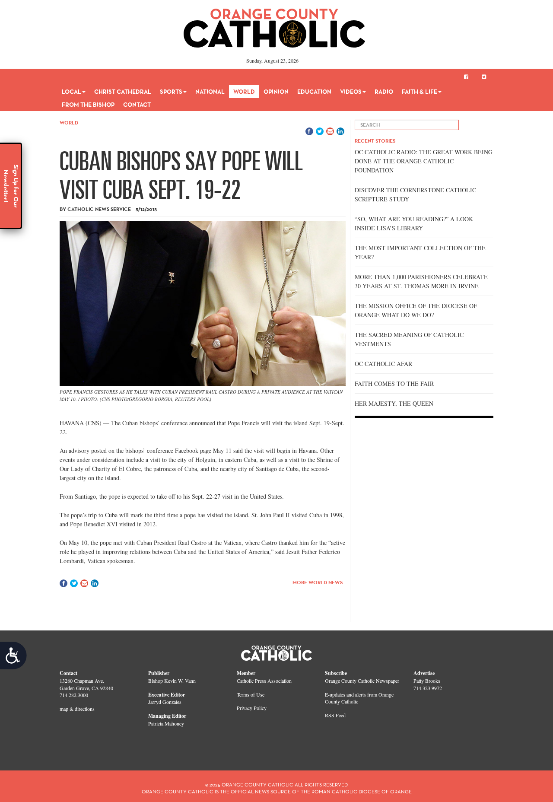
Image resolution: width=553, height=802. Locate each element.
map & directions (77, 708)
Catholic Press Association (264, 680)
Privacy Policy (252, 707)
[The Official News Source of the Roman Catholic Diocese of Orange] (274, 25)
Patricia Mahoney (166, 723)
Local (71, 91)
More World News (317, 582)
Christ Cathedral (122, 91)
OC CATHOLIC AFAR (383, 364)
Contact (137, 104)
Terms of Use (250, 694)
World (244, 91)
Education (314, 91)
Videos (351, 91)
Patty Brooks (426, 680)
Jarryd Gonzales (164, 701)
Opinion (276, 91)
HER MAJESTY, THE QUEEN (394, 403)
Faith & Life (419, 91)
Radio (384, 91)
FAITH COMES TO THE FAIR (394, 383)
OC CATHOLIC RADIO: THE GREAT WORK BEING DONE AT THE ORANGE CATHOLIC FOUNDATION (424, 161)
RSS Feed (335, 715)
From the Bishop (88, 104)
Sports (171, 91)
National (210, 91)
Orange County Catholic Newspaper (362, 680)
